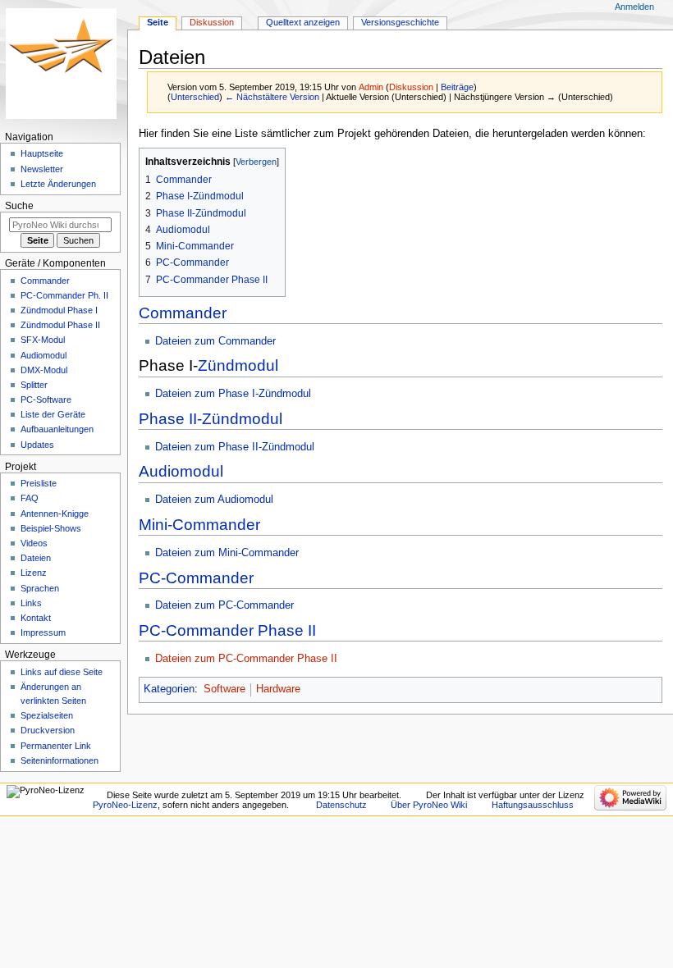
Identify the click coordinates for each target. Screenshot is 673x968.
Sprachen (40, 588)
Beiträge (457, 87)
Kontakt (36, 618)
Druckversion (48, 730)
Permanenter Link (56, 746)
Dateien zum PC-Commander (224, 605)
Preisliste (39, 483)
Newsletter (42, 169)
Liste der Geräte (53, 414)
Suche (19, 206)
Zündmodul (238, 365)
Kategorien (169, 689)
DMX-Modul (44, 370)
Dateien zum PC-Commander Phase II (246, 658)
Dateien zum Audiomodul (214, 499)
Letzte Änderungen (58, 184)
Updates (37, 445)
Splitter (34, 385)
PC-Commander (196, 578)
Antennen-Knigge (55, 513)
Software (224, 689)
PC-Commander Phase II (227, 630)
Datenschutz (341, 805)
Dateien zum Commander (215, 341)
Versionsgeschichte (400, 22)
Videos (34, 543)
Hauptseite (42, 153)
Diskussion (411, 87)
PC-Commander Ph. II (64, 295)
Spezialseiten (47, 715)
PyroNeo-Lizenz (125, 805)
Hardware (278, 689)
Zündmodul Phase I (59, 310)
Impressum (43, 632)
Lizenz (34, 573)
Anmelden (634, 6)
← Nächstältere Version (272, 97)
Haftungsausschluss (533, 805)
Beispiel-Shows (51, 528)
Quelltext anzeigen (303, 22)
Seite (157, 22)
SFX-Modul (43, 340)
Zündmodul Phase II (60, 325)
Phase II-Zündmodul (210, 418)
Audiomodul (181, 471)
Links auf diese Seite (62, 672)
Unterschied (195, 97)
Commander (183, 313)
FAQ (30, 498)
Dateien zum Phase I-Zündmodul (233, 394)
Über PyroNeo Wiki (429, 805)
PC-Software (46, 399)
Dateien (36, 558)
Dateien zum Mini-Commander (227, 553)
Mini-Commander (199, 524)
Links (31, 603)
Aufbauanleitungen (57, 429)
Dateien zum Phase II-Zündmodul (234, 447)
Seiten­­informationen (59, 760)
